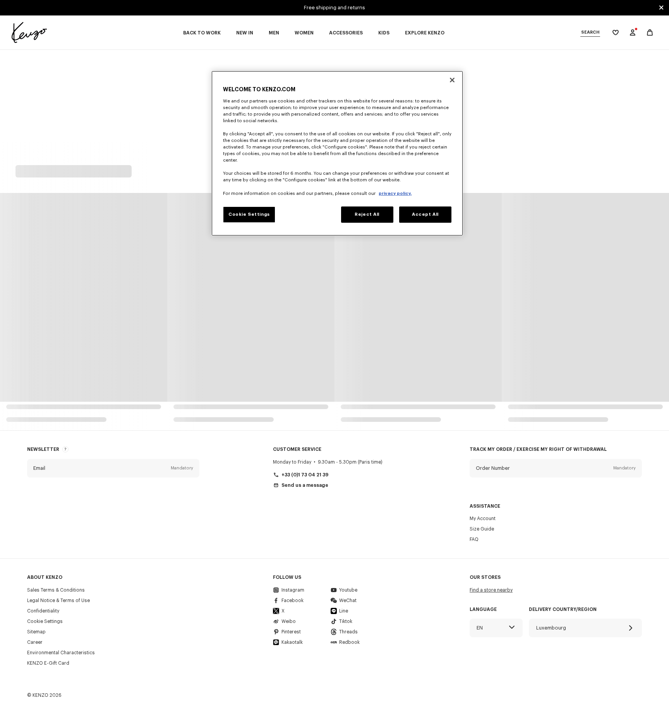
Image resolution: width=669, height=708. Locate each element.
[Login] (632, 32)
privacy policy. (395, 193)
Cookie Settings (45, 621)
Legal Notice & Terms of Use (58, 600)
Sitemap (36, 632)
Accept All (425, 214)
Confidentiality (43, 611)
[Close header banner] (661, 7)
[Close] (452, 80)
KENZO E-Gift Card (48, 663)
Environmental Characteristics (61, 652)
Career (35, 642)
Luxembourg (551, 627)
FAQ (474, 539)
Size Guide (482, 529)
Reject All (367, 214)
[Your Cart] (649, 32)
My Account (483, 518)
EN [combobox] (480, 627)
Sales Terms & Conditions (56, 590)
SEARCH (590, 32)
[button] (113, 468)
